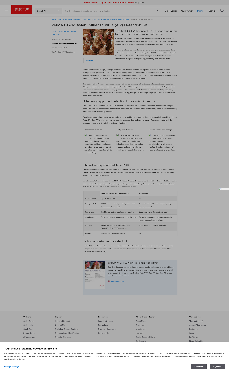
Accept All (198, 366)
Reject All (217, 366)
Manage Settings (11, 366)
